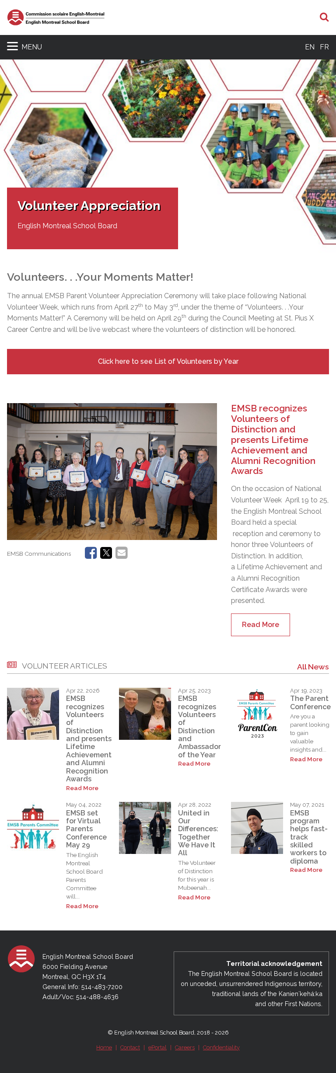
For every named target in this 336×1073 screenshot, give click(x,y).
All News (313, 666)
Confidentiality (221, 1047)
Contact (130, 1047)
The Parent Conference (310, 702)
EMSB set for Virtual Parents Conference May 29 (86, 829)
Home (104, 1047)
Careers (185, 1047)
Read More (260, 624)
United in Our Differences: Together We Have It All (198, 833)
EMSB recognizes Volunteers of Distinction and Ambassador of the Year (199, 726)
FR (324, 47)
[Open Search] (324, 17)
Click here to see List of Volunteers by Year (168, 361)
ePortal (157, 1047)
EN (310, 47)
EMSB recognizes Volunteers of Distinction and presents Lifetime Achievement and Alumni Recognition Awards (273, 439)
